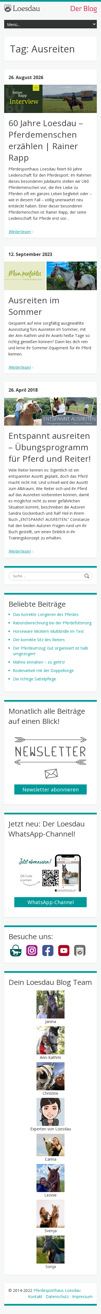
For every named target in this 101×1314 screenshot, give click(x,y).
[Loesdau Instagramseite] (32, 955)
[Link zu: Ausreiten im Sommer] (50, 276)
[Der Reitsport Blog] (50, 8)
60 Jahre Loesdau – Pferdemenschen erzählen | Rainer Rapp (45, 140)
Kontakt (35, 1296)
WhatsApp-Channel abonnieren (50, 903)
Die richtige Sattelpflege (34, 679)
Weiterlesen (19, 231)
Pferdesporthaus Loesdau (57, 1290)
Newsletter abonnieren (50, 789)
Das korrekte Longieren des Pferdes (46, 614)
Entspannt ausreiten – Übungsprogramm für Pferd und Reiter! (49, 447)
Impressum (82, 1296)
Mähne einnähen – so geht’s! (39, 662)
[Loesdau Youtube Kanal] (64, 955)
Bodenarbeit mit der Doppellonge (43, 670)
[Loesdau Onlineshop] (16, 955)
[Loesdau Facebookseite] (48, 955)
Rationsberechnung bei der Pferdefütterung (52, 622)
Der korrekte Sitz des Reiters (39, 639)
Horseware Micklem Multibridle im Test (48, 631)
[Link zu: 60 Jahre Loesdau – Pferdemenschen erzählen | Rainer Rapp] (50, 99)
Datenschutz (57, 1296)
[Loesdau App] (80, 955)
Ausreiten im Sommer (33, 305)
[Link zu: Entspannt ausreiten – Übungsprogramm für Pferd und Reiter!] (50, 411)
